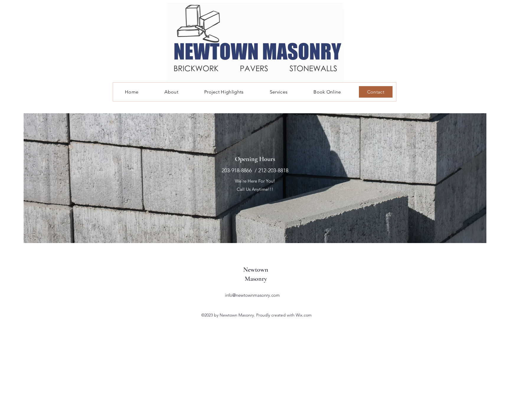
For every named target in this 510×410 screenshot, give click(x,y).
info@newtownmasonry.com (252, 295)
